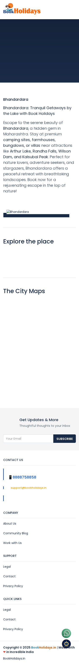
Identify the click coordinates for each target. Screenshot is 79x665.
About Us (9, 523)
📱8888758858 (22, 477)
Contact (9, 576)
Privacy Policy (13, 586)
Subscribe (64, 439)
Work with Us (12, 543)
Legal (7, 566)
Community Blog (15, 533)
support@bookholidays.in (28, 488)
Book (43, 647)
